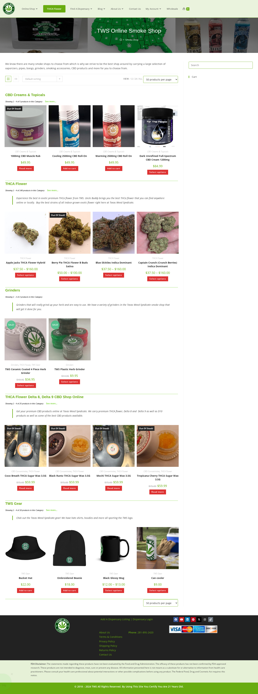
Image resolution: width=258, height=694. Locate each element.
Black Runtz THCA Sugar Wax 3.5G (69, 475)
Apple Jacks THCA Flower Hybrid (25, 262)
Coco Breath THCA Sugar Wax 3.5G (25, 475)
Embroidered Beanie (69, 578)
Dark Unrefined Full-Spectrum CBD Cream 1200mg (158, 157)
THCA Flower (16, 184)
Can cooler (157, 578)
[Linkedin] (187, 619)
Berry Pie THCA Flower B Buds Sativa (70, 264)
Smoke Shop (131, 39)
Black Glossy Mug (113, 578)
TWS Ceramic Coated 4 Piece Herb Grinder (25, 371)
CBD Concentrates (19, 471)
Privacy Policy (107, 641)
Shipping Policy (108, 645)
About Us (104, 632)
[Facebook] (175, 619)
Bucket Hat (25, 578)
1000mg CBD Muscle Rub (25, 156)
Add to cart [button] (69, 168)
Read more (25, 168)
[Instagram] (204, 619)
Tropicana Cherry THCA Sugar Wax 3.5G (157, 477)
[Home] (121, 39)
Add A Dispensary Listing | (116, 619)
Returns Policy (107, 650)
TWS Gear (36, 364)
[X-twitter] (199, 619)
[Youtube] (181, 619)
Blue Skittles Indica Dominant (114, 262)
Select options (157, 172)
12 (131, 78)
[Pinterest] (193, 619)
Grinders (12, 290)
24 (136, 78)
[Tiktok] (210, 619)
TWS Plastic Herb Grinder (69, 369)
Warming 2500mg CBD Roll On (113, 156)
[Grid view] (8, 79)
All (140, 78)
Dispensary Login (143, 619)
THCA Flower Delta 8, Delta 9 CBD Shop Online (44, 397)
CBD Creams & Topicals (25, 95)
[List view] (16, 79)
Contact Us (105, 654)
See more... (50, 101)
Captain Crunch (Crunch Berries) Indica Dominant (157, 264)
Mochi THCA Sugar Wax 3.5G (114, 475)
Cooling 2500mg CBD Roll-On (69, 156)
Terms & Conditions (110, 636)
